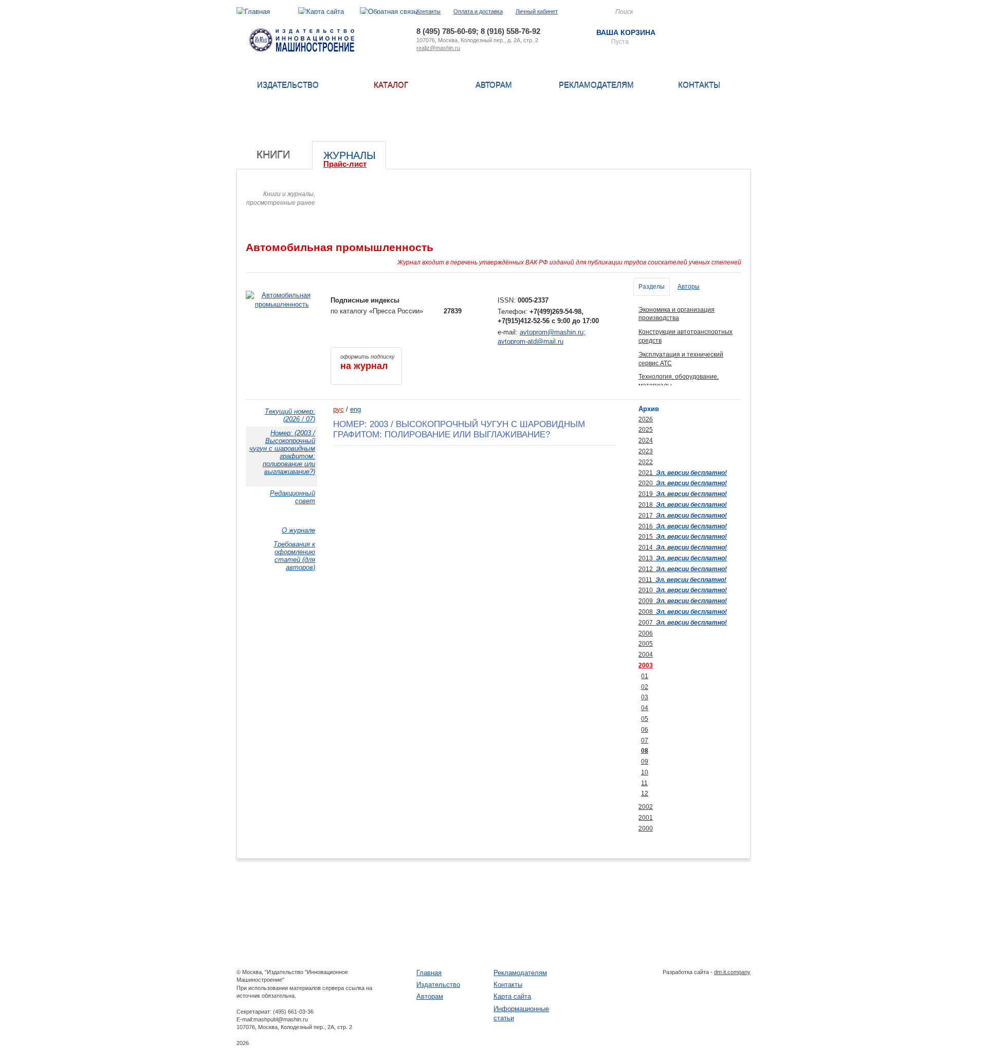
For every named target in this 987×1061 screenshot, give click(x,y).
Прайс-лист (345, 164)
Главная (429, 973)
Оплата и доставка (478, 11)
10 (644, 772)
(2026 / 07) (290, 415)
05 (644, 718)
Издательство (288, 85)
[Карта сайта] (321, 11)
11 (644, 783)
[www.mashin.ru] (301, 50)
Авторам (494, 85)
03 (644, 697)
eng (355, 409)
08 (644, 750)
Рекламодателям (596, 85)
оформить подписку (367, 362)
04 (644, 708)
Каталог (391, 85)
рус (338, 409)
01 (644, 676)
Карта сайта (512, 996)
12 (644, 793)
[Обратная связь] (388, 11)
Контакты (428, 11)
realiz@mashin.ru (438, 48)
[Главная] (253, 11)
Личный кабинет (537, 11)
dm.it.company (732, 972)
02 (644, 687)
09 (644, 761)
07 (644, 740)
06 (644, 729)
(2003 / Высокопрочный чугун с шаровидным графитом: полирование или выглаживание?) (282, 452)
